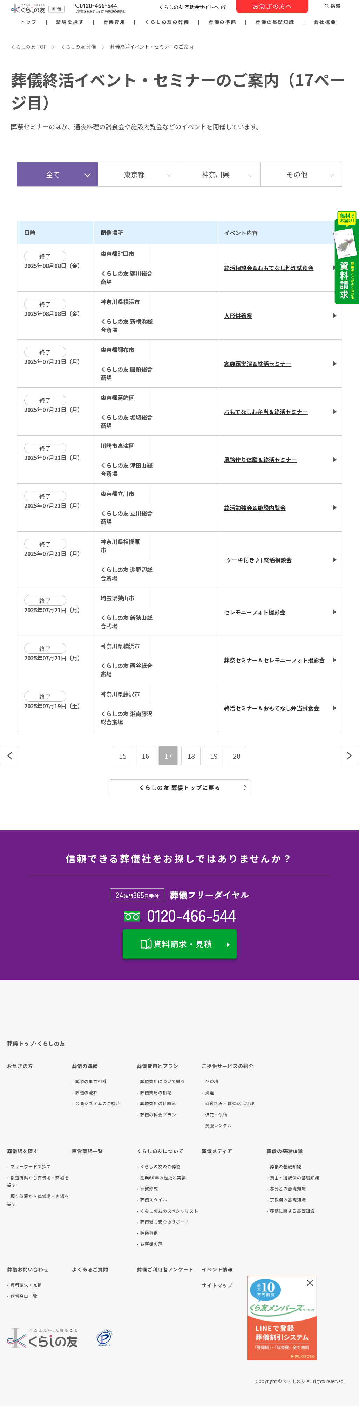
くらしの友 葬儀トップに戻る (180, 787)
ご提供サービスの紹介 (227, 1065)
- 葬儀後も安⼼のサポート (163, 1222)
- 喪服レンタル (217, 1125)
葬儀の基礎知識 (275, 22)
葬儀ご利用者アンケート (165, 1269)
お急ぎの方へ (272, 6)
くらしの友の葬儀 (167, 22)
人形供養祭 (238, 315)
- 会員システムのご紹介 (96, 1103)
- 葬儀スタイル (152, 1199)
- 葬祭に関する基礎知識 (290, 1211)
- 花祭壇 (210, 1081)
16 (145, 756)
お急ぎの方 (20, 1065)
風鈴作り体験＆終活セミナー (260, 459)
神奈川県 (216, 174)
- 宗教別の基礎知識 (286, 1199)
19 (214, 756)
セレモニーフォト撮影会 (254, 612)
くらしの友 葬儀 (78, 46)
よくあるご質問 (90, 1269)
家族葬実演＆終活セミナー (257, 363)
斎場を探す (70, 22)
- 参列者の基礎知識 (286, 1188)
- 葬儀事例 (147, 1233)
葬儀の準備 (223, 22)
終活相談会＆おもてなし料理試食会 (268, 267)
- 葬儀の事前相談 (89, 1081)
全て (53, 174)
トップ (28, 22)
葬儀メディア (217, 1151)
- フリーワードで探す (29, 1166)
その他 (296, 174)
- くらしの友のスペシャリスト (167, 1211)
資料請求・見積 (183, 943)
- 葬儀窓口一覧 (22, 1296)
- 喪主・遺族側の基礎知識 (292, 1177)
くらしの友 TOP (29, 46)
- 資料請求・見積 (24, 1285)
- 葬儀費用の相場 (154, 1092)
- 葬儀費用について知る (161, 1081)
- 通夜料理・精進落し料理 (228, 1103)
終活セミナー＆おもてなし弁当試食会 (271, 708)
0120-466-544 (191, 914)
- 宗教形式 (147, 1188)
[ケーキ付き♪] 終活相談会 (258, 560)
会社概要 (325, 22)
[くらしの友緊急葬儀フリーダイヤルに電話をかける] (100, 9)
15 (123, 756)
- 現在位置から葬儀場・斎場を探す (38, 1200)
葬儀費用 (114, 22)
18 (191, 756)
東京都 (134, 174)
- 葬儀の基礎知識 (284, 1166)
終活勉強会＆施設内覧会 (255, 507)
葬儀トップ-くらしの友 (36, 1043)
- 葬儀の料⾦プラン (156, 1114)
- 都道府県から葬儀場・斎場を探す (38, 1181)
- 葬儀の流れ (85, 1092)
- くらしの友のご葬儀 (159, 1166)
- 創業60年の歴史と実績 (161, 1177)
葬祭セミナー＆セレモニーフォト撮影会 (274, 660)
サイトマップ (217, 1285)
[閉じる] (310, 1282)
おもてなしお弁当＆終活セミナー (266, 411)
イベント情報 (217, 1269)
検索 (335, 6)
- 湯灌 (208, 1092)
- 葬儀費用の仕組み (156, 1103)
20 (237, 756)
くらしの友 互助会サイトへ (189, 7)
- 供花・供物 (215, 1114)
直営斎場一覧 (87, 1151)
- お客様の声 (150, 1244)
